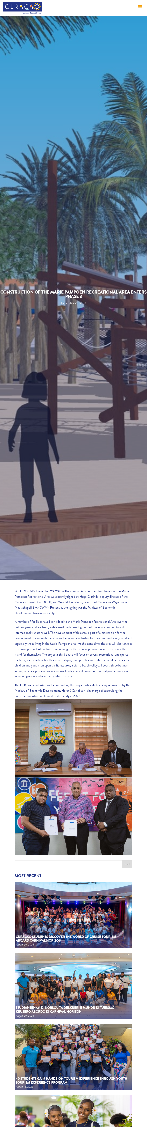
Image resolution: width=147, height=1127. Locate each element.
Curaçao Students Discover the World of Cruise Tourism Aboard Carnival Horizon (66, 938)
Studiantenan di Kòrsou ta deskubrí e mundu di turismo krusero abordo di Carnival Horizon (65, 1009)
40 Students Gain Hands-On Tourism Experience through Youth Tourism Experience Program (71, 1080)
